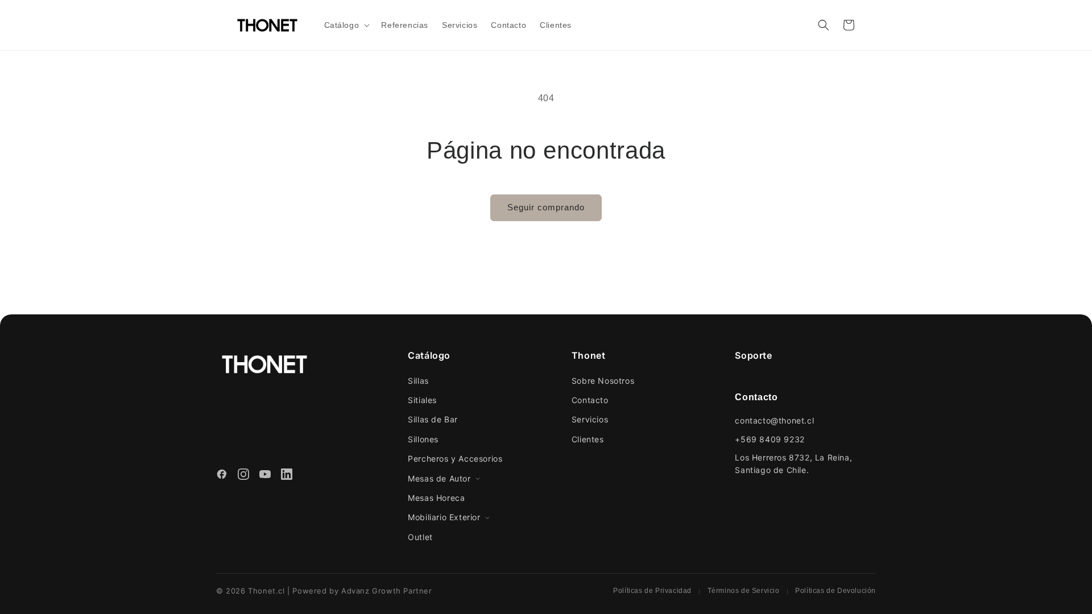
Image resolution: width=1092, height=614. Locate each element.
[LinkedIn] (286, 475)
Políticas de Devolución (835, 591)
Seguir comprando (546, 207)
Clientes (588, 439)
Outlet (420, 537)
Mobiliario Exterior (444, 517)
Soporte (753, 355)
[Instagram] (243, 475)
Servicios (590, 419)
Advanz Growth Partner (386, 590)
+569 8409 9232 (769, 439)
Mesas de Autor (439, 478)
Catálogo (429, 355)
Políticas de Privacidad (652, 591)
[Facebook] (222, 475)
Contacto (590, 400)
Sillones (423, 439)
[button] (346, 25)
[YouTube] (265, 475)
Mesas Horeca (436, 498)
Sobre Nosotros (603, 380)
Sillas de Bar (433, 419)
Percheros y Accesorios (455, 458)
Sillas (418, 380)
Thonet (589, 355)
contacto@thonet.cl (774, 420)
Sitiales (422, 400)
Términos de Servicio (744, 591)
